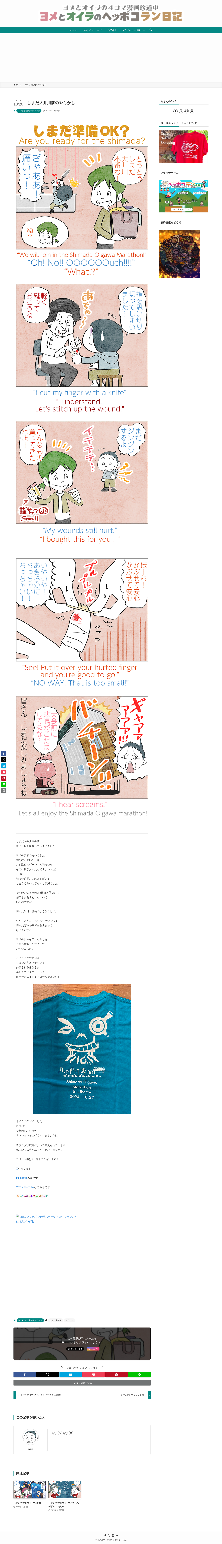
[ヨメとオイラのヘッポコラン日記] (111, 13)
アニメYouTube (25, 1187)
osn (30, 1449)
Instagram (21, 1177)
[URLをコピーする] (3, 790)
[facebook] (175, 111)
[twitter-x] (60, 1433)
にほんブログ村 (25, 1221)
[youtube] (71, 1433)
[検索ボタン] (151, 30)
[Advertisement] (111, 57)
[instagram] (65, 1433)
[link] (54, 1433)
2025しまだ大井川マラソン (29, 111)
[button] (24, 1374)
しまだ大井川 (55, 1320)
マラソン (69, 1320)
